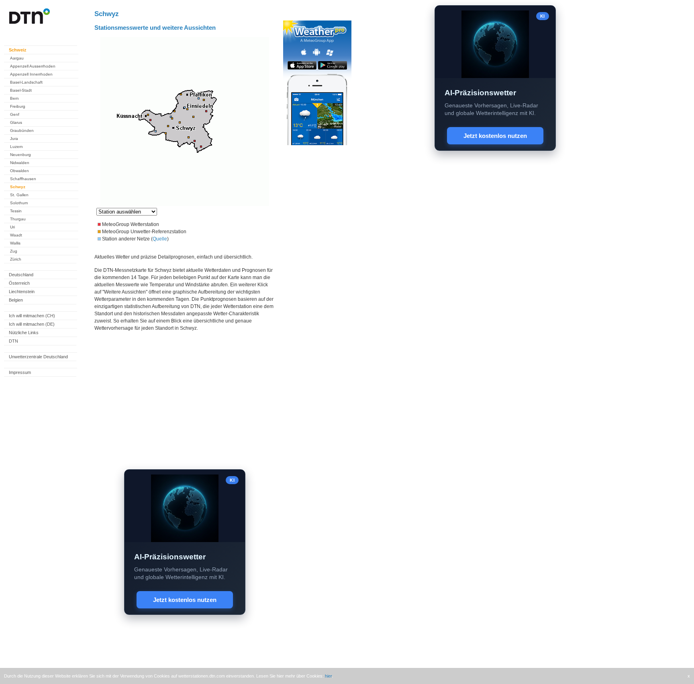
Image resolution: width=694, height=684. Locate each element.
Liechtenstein (22, 291)
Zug (13, 251)
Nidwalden (19, 162)
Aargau (17, 58)
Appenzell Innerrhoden (31, 74)
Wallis (15, 243)
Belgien (16, 300)
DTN (13, 341)
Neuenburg (20, 154)
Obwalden (19, 170)
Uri (12, 227)
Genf (14, 114)
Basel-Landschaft (26, 82)
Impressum (20, 372)
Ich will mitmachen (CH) (32, 315)
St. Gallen (19, 195)
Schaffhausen (23, 179)
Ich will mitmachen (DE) (32, 324)
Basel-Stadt (21, 90)
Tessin (16, 211)
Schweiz (18, 49)
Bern (14, 98)
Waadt (16, 235)
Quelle (160, 239)
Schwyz (17, 187)
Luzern (16, 146)
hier (328, 676)
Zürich (15, 259)
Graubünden (22, 130)
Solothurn (19, 203)
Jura (14, 138)
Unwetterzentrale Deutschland (38, 356)
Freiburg (17, 106)
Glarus (16, 122)
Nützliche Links (24, 332)
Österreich (19, 283)
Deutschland (21, 274)
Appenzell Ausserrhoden (32, 66)
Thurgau (18, 219)
